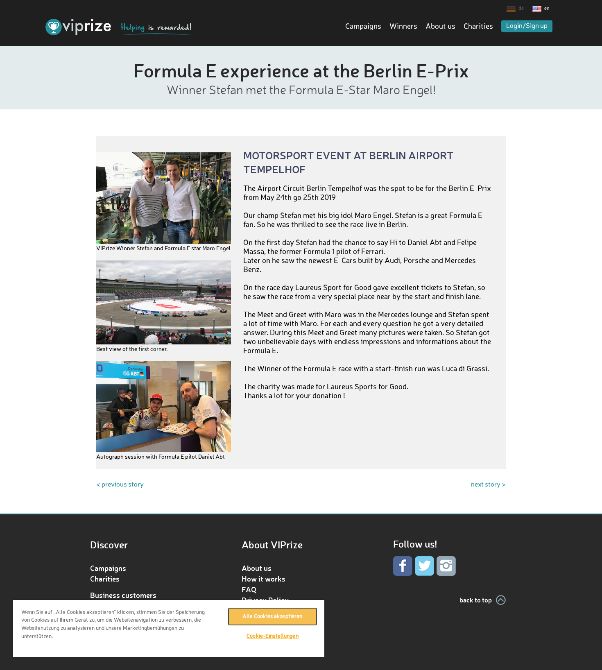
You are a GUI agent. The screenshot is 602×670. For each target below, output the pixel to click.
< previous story (120, 485)
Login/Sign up (527, 26)
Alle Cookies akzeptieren (272, 616)
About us (440, 26)
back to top (475, 599)
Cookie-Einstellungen (273, 636)
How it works (263, 579)
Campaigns (363, 26)
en (547, 8)
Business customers (123, 595)
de (521, 8)
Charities (478, 26)
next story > (488, 485)
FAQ (249, 589)
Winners (403, 26)
